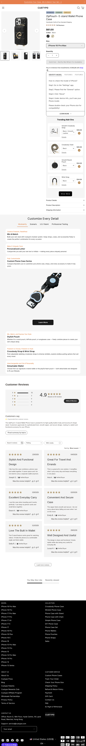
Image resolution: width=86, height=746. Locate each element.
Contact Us (49, 700)
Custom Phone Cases (53, 675)
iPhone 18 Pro (6, 610)
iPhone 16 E (5, 638)
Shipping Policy (51, 686)
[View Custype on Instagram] (2, 740)
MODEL (4, 603)
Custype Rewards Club (10, 689)
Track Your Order (52, 679)
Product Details (51, 200)
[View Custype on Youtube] (22, 740)
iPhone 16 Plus (7, 634)
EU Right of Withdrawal (53, 707)
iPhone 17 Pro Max (8, 613)
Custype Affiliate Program (11, 693)
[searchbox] (13, 442)
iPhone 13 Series (7, 665)
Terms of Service (8, 703)
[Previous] (2, 2)
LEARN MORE (64, 114)
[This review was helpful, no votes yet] (32, 481)
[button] (78, 7)
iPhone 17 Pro (6, 617)
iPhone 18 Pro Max (8, 606)
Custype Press (7, 679)
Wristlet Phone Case (53, 610)
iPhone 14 (5, 662)
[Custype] (43, 8)
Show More (65, 194)
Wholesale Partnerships (10, 696)
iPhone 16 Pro (6, 631)
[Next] (84, 2)
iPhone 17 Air (6, 620)
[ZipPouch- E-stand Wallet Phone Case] (5, 56)
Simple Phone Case (52, 620)
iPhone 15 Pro (6, 648)
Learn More (43, 322)
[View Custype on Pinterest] (17, 740)
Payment (48, 693)
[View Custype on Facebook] (12, 740)
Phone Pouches (51, 634)
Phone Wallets (50, 631)
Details (64, 137)
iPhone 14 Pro (6, 658)
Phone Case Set (51, 627)
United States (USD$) (43, 739)
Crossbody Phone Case (54, 606)
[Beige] (52, 36)
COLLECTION (50, 603)
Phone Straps (50, 638)
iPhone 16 (5, 641)
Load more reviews (43, 565)
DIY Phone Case (51, 624)
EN (41, 743)
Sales (47, 641)
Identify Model (55, 75)
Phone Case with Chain (54, 617)
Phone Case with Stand (54, 613)
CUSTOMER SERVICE (52, 672)
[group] (43, 2)
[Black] (48, 36)
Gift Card (49, 696)
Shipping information (53, 210)
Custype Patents (7, 686)
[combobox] (34, 443)
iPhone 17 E (5, 624)
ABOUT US (5, 672)
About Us (5, 675)
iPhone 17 (5, 627)
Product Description (53, 205)
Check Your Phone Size (54, 682)
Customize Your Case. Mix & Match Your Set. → (43, 2)
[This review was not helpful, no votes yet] (36, 481)
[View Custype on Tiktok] (7, 740)
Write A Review (71, 401)
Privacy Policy (6, 700)
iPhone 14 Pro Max (8, 655)
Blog (3, 682)
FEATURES (68, 75)
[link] (43, 2)
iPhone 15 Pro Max (8, 645)
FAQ (46, 703)
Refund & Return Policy (54, 689)
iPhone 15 (5, 652)
